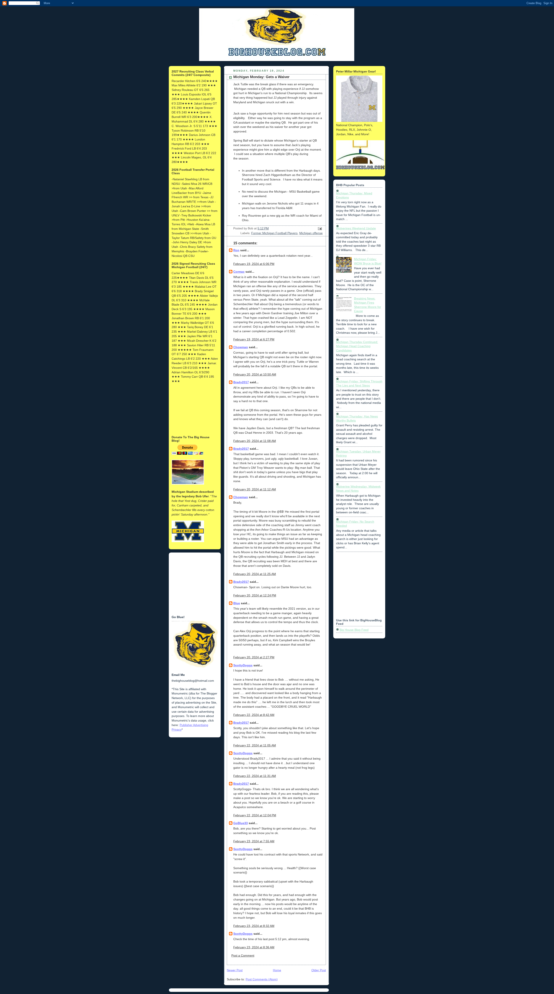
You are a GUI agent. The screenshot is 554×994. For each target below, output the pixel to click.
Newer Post (235, 970)
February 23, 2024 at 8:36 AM (253, 947)
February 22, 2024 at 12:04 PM (254, 815)
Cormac (239, 271)
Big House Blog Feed (354, 630)
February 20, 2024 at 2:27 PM (253, 657)
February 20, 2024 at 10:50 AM (254, 374)
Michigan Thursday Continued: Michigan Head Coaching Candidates (357, 346)
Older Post (318, 970)
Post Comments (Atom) (262, 979)
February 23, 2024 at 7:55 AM (253, 841)
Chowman (240, 347)
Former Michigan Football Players (274, 233)
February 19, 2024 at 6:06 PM (253, 264)
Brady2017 (241, 382)
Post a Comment (242, 955)
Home (277, 970)
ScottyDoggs (243, 665)
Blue (236, 603)
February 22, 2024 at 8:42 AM (253, 715)
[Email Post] (319, 228)
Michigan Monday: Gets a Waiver (261, 77)
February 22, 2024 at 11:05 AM (254, 745)
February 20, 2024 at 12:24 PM (254, 595)
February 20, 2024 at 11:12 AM (254, 489)
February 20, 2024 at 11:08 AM (254, 441)
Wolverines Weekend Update (356, 228)
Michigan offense (311, 233)
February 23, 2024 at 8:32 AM (253, 926)
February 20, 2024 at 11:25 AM (254, 574)
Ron (236, 250)
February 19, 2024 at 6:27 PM (253, 339)
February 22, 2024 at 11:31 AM (254, 776)
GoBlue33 (240, 823)
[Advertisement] (193, 408)
